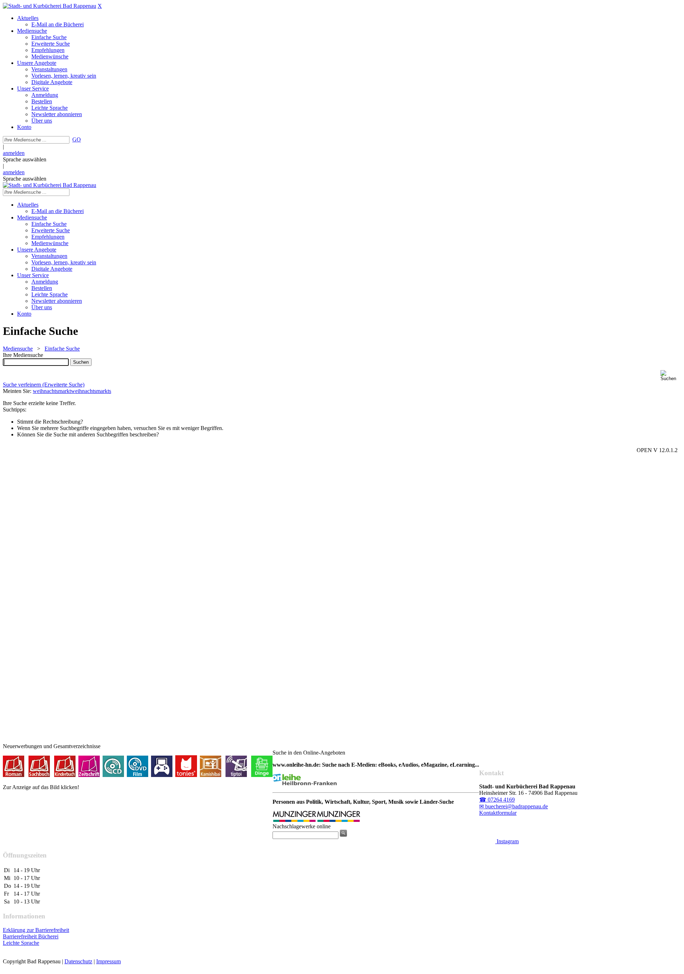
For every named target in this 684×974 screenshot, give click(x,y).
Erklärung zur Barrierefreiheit (36, 930)
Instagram (507, 841)
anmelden (14, 153)
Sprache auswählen (24, 159)
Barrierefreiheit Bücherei (30, 936)
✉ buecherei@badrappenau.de (513, 806)
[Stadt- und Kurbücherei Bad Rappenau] (49, 6)
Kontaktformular (498, 813)
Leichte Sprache (21, 943)
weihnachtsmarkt (52, 391)
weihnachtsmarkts (91, 391)
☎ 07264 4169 (497, 800)
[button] (670, 375)
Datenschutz (78, 961)
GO (76, 139)
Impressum (108, 961)
